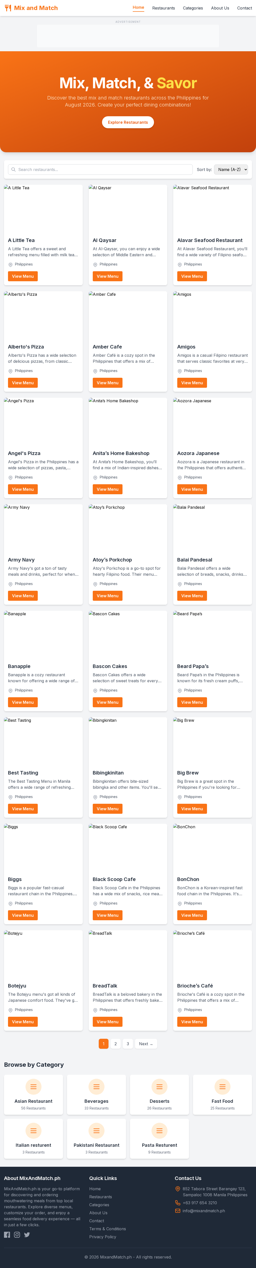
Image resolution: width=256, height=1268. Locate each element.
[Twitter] (27, 1235)
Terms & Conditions (107, 1228)
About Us (220, 8)
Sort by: (204, 169)
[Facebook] (7, 1235)
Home (138, 7)
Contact (244, 8)
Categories (193, 8)
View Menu (23, 276)
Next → (146, 1043)
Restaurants (163, 8)
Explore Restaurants (128, 122)
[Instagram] (17, 1235)
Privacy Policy (102, 1236)
